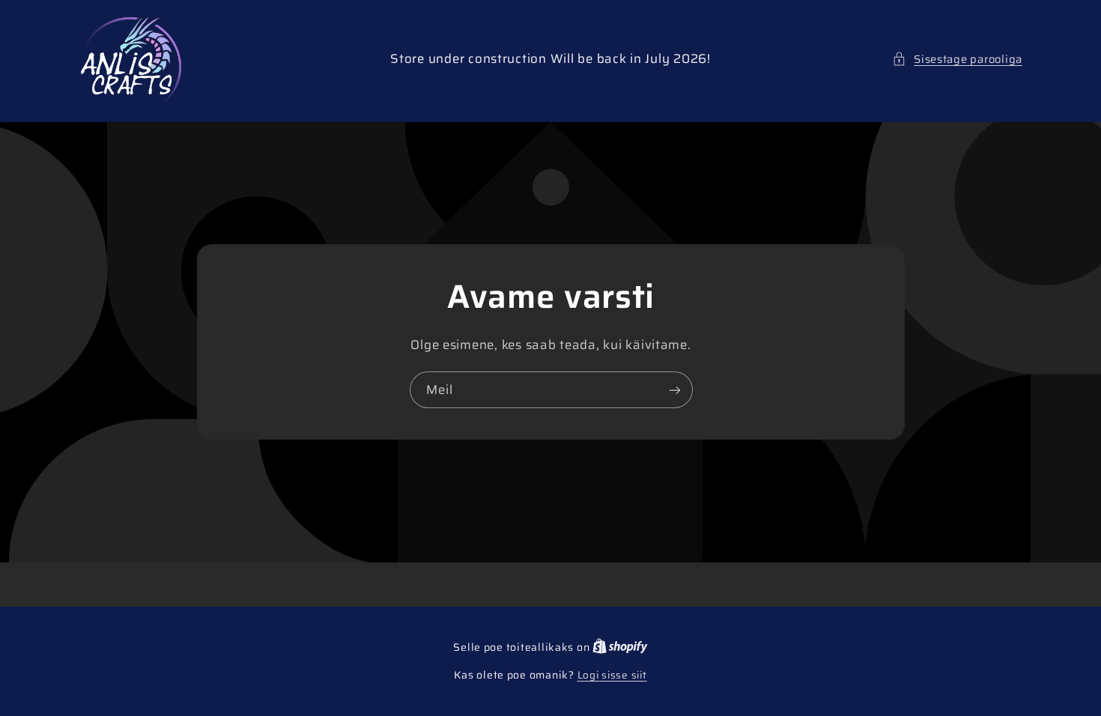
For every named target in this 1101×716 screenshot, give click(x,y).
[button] (957, 59)
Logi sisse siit (612, 675)
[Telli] (674, 389)
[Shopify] (620, 647)
